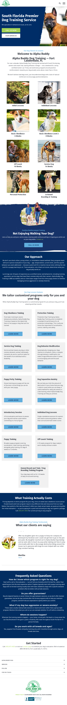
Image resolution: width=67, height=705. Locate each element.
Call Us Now (11, 30)
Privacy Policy (20, 694)
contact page (27, 646)
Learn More (13, 334)
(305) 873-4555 (23, 511)
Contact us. (39, 239)
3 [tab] (23, 531)
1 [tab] (18, 531)
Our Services (11, 36)
